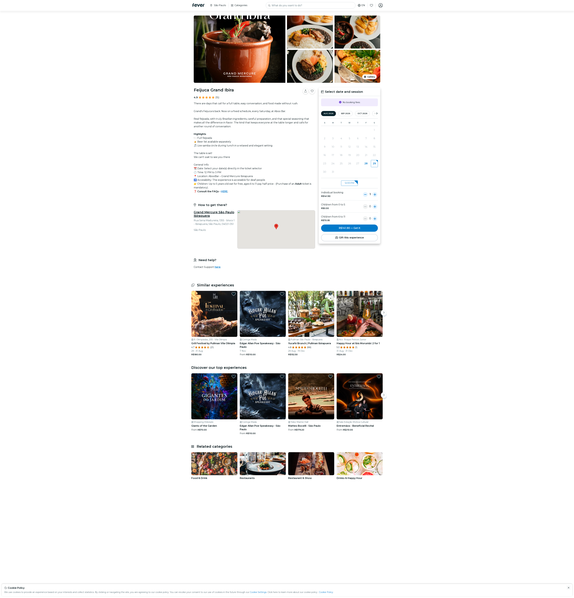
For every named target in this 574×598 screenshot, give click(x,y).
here (217, 267)
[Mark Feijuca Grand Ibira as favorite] (312, 91)
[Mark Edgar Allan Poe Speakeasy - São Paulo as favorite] (282, 294)
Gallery (371, 76)
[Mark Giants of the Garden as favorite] (234, 376)
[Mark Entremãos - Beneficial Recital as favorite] (379, 376)
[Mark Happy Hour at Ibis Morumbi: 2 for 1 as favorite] (379, 294)
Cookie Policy (326, 592)
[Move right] (384, 313)
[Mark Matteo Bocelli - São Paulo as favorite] (330, 376)
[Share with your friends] (306, 91)
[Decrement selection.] (365, 194)
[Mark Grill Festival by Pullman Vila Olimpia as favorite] (234, 294)
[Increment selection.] (375, 194)
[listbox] (349, 183)
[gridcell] (374, 163)
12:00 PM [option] (349, 183)
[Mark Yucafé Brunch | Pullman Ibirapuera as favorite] (330, 294)
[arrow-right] (376, 113)
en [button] (363, 5)
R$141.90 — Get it (349, 228)
